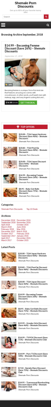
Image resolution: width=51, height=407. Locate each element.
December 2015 (23, 238)
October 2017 (7, 233)
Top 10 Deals (32, 209)
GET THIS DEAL (28, 102)
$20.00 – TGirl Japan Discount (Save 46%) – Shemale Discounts (32, 163)
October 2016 (22, 225)
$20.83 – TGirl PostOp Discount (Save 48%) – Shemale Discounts (33, 150)
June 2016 (21, 227)
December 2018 (8, 220)
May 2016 (21, 229)
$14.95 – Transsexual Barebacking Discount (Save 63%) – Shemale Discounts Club (33, 384)
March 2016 (22, 231)
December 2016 (23, 220)
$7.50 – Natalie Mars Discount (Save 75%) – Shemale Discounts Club (33, 370)
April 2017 (5, 238)
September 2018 (8, 222)
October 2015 (22, 240)
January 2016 (22, 236)
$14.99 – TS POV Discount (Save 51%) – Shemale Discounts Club (33, 338)
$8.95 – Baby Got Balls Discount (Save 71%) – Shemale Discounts (33, 191)
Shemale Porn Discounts (25, 4)
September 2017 (8, 236)
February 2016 (23, 233)
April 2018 (5, 225)
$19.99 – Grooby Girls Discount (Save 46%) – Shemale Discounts (33, 324)
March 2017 (6, 240)
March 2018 (6, 227)
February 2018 (7, 229)
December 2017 (8, 231)
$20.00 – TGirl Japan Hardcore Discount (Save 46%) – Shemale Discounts (33, 136)
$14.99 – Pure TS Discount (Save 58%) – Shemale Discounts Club (33, 355)
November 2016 (23, 222)
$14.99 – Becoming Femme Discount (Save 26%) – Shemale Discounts (25, 48)
